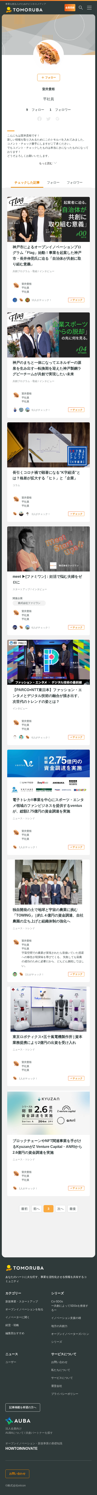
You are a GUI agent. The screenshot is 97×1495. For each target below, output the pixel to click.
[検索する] (80, 7)
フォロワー (75, 182)
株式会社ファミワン (29, 603)
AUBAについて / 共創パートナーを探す (29, 1432)
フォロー (53, 182)
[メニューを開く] (91, 7)
